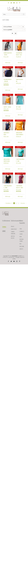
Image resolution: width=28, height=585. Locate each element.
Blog (20, 243)
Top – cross (18, 107)
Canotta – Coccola (7, 107)
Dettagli (8, 62)
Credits (14, 258)
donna (4, 227)
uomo (3, 231)
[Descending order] (23, 26)
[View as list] (15, 33)
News (21, 236)
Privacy (12, 226)
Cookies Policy (14, 229)
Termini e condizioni (13, 232)
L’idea (21, 228)
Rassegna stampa (21, 240)
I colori (21, 234)
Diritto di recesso (13, 237)
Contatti (21, 249)
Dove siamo (22, 246)
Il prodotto (22, 231)
